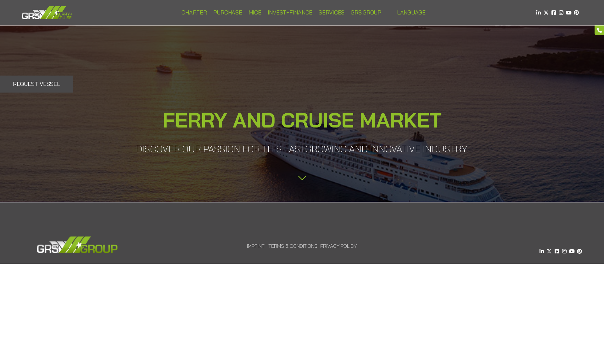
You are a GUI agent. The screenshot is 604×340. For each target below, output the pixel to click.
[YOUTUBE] (568, 12)
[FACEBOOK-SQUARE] (553, 12)
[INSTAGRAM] (561, 12)
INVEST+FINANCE (290, 12)
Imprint (256, 246)
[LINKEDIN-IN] (538, 12)
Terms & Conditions (292, 246)
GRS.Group (366, 12)
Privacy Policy (338, 246)
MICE (255, 12)
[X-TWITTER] (546, 12)
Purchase (227, 12)
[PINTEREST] (576, 12)
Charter (194, 12)
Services (331, 12)
